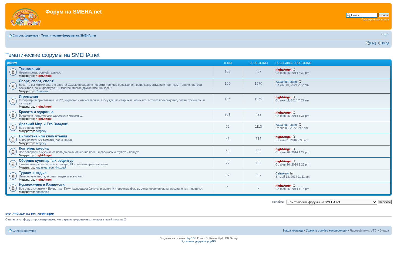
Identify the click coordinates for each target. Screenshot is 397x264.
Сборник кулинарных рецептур (46, 161)
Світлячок (282, 173)
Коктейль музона (34, 148)
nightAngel (44, 75)
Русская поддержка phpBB (198, 241)
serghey (41, 131)
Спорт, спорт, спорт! (36, 81)
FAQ (373, 43)
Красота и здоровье (36, 112)
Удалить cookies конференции (326, 230)
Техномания (29, 69)
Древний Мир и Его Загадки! (43, 124)
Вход (385, 43)
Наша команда (293, 230)
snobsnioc (42, 191)
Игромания (28, 96)
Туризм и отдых (32, 173)
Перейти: (278, 201)
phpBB (190, 238)
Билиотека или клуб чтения (43, 136)
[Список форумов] (26, 16)
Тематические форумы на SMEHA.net (68, 35)
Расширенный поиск (375, 19)
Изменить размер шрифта (385, 34)
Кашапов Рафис (286, 81)
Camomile (42, 91)
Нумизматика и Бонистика (42, 185)
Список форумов (26, 35)
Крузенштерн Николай (51, 167)
